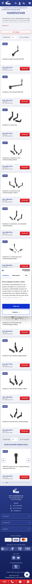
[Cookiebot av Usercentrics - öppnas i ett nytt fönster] (22, 270)
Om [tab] (26, 275)
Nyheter (6, 516)
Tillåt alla (16, 306)
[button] (3, 482)
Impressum (12, 575)
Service (5, 529)
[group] (16, 465)
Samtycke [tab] (6, 275)
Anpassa (15, 312)
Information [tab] (16, 275)
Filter (17, 32)
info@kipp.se (17, 510)
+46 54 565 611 (17, 508)
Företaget (6, 522)
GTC (17, 575)
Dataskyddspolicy (10, 577)
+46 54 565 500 (17, 505)
